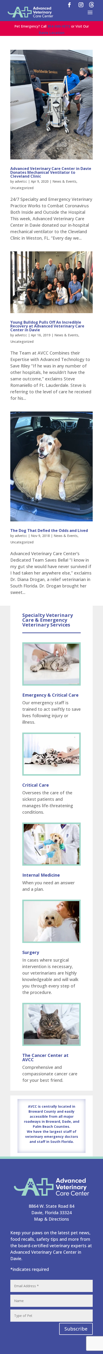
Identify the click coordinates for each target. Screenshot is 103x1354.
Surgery (30, 952)
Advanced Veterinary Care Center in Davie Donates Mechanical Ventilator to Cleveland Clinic (50, 172)
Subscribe (75, 1329)
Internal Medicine (41, 875)
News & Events (64, 181)
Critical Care (35, 785)
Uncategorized (22, 188)
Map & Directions (51, 1219)
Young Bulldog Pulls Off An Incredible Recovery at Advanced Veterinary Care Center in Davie (47, 326)
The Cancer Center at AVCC (45, 1057)
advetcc (21, 181)
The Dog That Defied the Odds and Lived (49, 530)
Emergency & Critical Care (50, 695)
